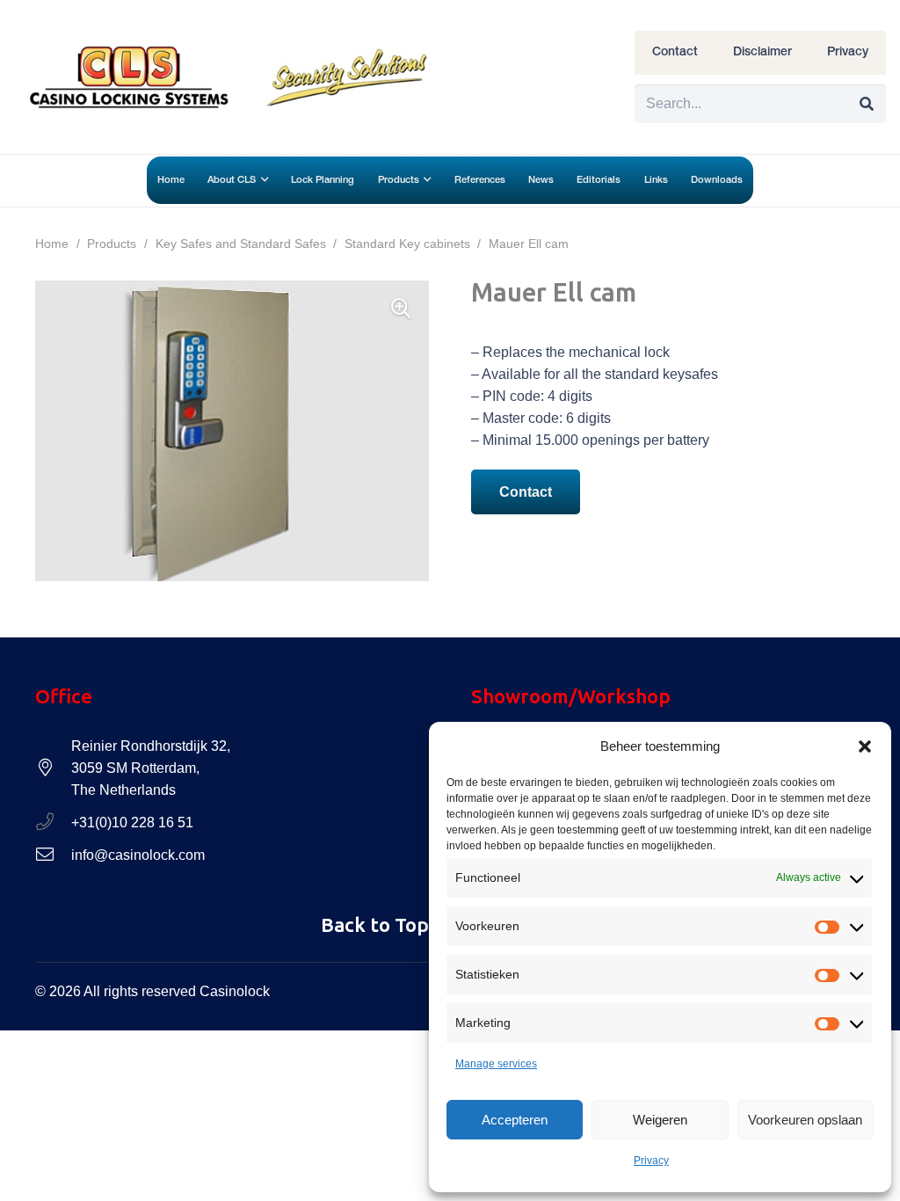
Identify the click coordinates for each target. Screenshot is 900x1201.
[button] (865, 746)
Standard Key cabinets (407, 244)
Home (52, 244)
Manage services (496, 1064)
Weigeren (660, 1119)
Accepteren (515, 1119)
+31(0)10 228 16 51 (132, 822)
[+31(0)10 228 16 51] (53, 822)
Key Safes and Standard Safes (241, 244)
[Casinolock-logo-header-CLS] (129, 77)
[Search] (866, 104)
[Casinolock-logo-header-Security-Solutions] (349, 77)
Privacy (651, 1160)
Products (111, 244)
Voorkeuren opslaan (805, 1119)
